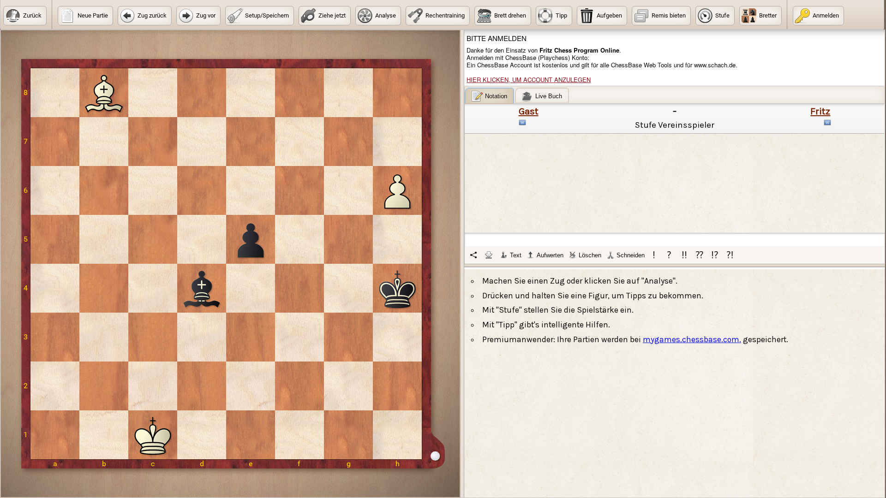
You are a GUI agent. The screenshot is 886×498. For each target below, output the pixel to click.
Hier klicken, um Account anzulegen (529, 79)
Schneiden (631, 255)
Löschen (590, 255)
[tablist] (675, 176)
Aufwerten (550, 255)
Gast (529, 111)
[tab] (489, 96)
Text (515, 255)
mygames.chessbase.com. (692, 339)
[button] (25, 15)
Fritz (820, 111)
